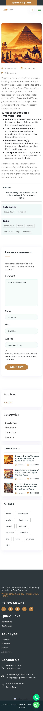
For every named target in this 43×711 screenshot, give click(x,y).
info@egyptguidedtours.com (20, 674)
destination (9, 226)
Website (9, 339)
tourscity (10, 533)
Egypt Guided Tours (23, 704)
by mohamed (10, 68)
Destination (6, 626)
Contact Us (6, 622)
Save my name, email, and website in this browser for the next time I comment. (21, 357)
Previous (7, 187)
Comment (10, 276)
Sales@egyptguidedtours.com (21, 678)
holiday (30, 226)
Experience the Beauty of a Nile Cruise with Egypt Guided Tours (26, 472)
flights (20, 226)
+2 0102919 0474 (14, 665)
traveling (24, 533)
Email (8, 324)
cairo (18, 539)
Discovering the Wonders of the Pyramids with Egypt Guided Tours (21, 195)
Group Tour (9, 212)
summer (22, 526)
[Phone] (36, 697)
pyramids (30, 539)
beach (8, 514)
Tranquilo (21, 707)
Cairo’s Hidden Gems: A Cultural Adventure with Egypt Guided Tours (26, 486)
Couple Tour (11, 423)
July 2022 (8, 403)
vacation (27, 232)
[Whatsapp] (36, 705)
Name (8, 311)
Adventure (6, 652)
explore (9, 520)
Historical (22, 212)
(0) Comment (10, 73)
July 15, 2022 (29, 68)
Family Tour (10, 428)
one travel (8, 232)
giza (8, 545)
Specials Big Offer (21, 3)
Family (4, 648)
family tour (23, 520)
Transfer (5, 640)
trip (17, 232)
